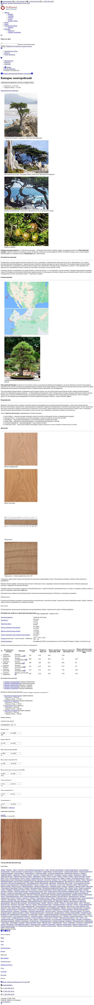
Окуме (76, 904)
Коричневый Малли (12, 896)
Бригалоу (40, 880)
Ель (64, 884)
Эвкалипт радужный (10, 710)
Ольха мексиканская (27, 906)
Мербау (43, 903)
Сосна (9, 917)
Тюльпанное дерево (69, 919)
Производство (8, 61)
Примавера (24, 911)
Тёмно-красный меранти (67, 917)
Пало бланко (23, 909)
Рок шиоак (23, 914)
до (11, 733)
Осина (35, 908)
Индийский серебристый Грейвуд (53, 888)
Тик (77, 917)
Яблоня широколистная (80, 926)
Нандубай (21, 904)
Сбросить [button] (12, 807)
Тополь (35, 919)
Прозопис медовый (63, 911)
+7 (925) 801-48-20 (48, 1)
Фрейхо (17, 921)
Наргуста (28, 904)
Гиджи (70, 883)
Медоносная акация (34, 903)
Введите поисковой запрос (26, 44)
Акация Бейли (83, 870)
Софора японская (17, 917)
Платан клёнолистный (81, 909)
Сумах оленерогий (37, 917)
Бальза (54, 876)
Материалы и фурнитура (6, 964)
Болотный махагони (78, 878)
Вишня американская (41, 881)
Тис (86, 917)
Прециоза (16, 911)
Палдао (69, 908)
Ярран (3, 927)
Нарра (34, 904)
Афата (84, 875)
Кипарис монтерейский (80, 893)
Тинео (82, 917)
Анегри (64, 875)
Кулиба (13, 898)
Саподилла (82, 914)
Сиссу (91, 916)
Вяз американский (33, 883)
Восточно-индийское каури (13, 695)
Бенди (23, 878)
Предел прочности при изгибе (10, 627)
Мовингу (63, 903)
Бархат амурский (79, 876)
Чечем (65, 922)
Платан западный (67, 909)
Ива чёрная (13, 888)
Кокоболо (23, 894)
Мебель (2, 937)
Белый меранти (15, 878)
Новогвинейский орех (45, 904)
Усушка (3, 638)
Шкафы (10, 14)
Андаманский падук (46, 875)
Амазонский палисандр (71, 873)
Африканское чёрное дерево (23, 876)
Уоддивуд (79, 919)
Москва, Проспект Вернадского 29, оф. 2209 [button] (16, 982)
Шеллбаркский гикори (22, 924)
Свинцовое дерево (36, 916)
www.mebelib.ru (5, 1002)
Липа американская (74, 898)
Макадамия (81, 899)
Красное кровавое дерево (48, 896)
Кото (21, 896)
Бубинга (54, 880)
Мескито (50, 903)
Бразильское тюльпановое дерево (25, 880)
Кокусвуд (30, 894)
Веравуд (89, 880)
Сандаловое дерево (66, 914)
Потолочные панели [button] (10, 26)
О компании (3, 971)
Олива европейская (85, 904)
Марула (66, 901)
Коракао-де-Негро (77, 894)
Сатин (89, 914)
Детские (10, 17)
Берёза (28, 878)
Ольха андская (5, 906)
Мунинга (87, 903)
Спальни (11, 16)
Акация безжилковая (71, 870)
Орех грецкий (80, 906)
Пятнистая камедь (18, 912)
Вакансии (7, 62)
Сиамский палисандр (76, 916)
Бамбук (59, 876)
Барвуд (71, 876)
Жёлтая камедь (83, 884)
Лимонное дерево (61, 898)
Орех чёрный (21, 908)
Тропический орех (45, 919)
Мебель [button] (6, 12)
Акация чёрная (18, 873)
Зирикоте (71, 886)
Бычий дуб (71, 880)
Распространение (6, 641)
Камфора (9, 889)
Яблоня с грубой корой (64, 926)
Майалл (74, 899)
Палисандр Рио (77, 908)
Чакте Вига (5, 922)
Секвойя (65, 916)
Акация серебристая (85, 871)
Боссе (87, 878)
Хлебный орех (34, 921)
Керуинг (82, 891)
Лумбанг (29, 899)
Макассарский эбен (7, 901)
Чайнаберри (89, 921)
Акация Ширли (29, 873)
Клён (17, 894)
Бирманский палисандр (51, 878)
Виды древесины (9, 54)
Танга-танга (48, 917)
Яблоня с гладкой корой (48, 926)
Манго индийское (49, 901)
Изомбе (27, 888)
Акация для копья (16, 871)
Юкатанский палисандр (26, 926)
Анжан (70, 875)
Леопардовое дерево (42, 898)
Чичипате (80, 922)
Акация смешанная (7, 873)
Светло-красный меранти (21, 916)
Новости (7, 53)
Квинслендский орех (21, 891)
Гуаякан (41, 884)
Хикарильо (24, 921)
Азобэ (47, 870)
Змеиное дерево (80, 886)
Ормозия (29, 908)
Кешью (89, 891)
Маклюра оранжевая (20, 901)
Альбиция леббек (41, 873)
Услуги (2, 968)
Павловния (41, 908)
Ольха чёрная (8, 705)
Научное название (6, 617)
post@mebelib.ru (7, 1)
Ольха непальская (41, 906)
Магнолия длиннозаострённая (42, 899)
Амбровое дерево (6, 875)
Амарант (83, 873)
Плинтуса (11, 30)
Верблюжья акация (7, 881)
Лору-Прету (21, 899)
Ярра (90, 926)
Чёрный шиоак (57, 922)
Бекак (2, 878)
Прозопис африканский (36, 911)
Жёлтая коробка (6, 886)
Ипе (66, 888)
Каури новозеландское (60, 889)
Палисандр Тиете (12, 909)
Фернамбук (87, 919)
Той (31, 919)
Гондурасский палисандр (82, 883)
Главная (8, 67)
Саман (41, 914)
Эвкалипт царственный (63, 924)
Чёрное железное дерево (33, 922)
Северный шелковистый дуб (53, 916)
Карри (28, 889)
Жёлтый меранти (27, 886)
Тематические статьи (11, 51)
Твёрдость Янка (6, 624)
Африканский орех (7, 876)
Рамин (27, 912)
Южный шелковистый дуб (9, 926)
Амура (23, 875)
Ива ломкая (5, 888)
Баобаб (65, 876)
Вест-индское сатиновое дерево (24, 881)
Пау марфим (41, 909)
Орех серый (11, 908)
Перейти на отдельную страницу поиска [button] (19, 46)
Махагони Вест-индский (19, 903)
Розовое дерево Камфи (72, 912)
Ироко (71, 888)
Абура (15, 870)
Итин (76, 888)
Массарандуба (74, 901)
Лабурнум (25, 898)
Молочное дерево (72, 903)
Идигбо (21, 888)
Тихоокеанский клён (7, 919)
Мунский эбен (5, 904)
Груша (36, 884)
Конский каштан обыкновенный (60, 894)
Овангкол (69, 904)
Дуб (47, 884)
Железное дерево (71, 884)
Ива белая (90, 886)
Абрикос (9, 870)
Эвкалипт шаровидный (79, 924)
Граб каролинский (13, 884)
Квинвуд (10, 891)
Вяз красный (44, 883)
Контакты (7, 64)
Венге (84, 880)
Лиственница (12, 899)
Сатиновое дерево (6, 916)
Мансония (59, 901)
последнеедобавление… (4, 815)
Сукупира (27, 917)
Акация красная (58, 871)
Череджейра (14, 922)
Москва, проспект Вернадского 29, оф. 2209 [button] (16, 3)
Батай (88, 876)
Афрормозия (37, 876)
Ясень (8, 927)
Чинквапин (71, 922)
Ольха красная (15, 906)
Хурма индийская (58, 921)
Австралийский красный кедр (34, 870)
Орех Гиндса (71, 906)
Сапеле (75, 914)
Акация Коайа (47, 871)
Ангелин (36, 875)
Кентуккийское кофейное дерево (68, 891)
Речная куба (49, 912)
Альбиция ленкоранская (55, 873)
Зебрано (64, 886)
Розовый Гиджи (86, 912)
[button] (1, 48)
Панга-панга (32, 909)
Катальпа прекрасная (44, 889)
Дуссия (59, 884)
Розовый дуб (5, 914)
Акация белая (5, 871)
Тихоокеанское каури (21, 919)
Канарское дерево (19, 889)
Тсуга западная (56, 919)
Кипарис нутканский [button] (24, 73)
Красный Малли (62, 896)
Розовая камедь (59, 912)
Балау (49, 876)
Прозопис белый (50, 911)
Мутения (14, 904)
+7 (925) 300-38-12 (20, 1)
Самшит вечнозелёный (51, 914)
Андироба (57, 875)
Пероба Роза (56, 909)
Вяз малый (52, 883)
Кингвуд (3, 893)
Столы (10, 19)
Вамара (78, 880)
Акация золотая (28, 871)
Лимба (52, 898)
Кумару (18, 898)
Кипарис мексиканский (11, 686)
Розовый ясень (14, 914)
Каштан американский (75, 889)
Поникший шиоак (6, 911)
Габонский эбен (62, 883)
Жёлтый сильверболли (42, 886)
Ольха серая (52, 906)
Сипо (85, 916)
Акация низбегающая (71, 871)
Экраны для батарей (14, 32)
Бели (7, 878)
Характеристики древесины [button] (9, 90)
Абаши (3, 870)
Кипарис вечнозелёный (11, 682)
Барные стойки (13, 21)
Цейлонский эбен (78, 921)
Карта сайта (3, 975)
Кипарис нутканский (11, 688)
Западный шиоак (55, 886)
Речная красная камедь (37, 912)
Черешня (21, 922)
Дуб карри (52, 884)
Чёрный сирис (46, 922)
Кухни (6, 22)
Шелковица (10, 924)
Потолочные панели (5, 948)
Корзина (10, 27)
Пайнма (63, 908)
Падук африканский (53, 908)
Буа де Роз (47, 880)
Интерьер (3, 951)
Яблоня (37, 926)
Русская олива (32, 914)
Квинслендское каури (36, 891)
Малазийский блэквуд (35, 901)
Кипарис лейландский (11, 685)
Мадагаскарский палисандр (61, 899)
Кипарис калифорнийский (12, 683)
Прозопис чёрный (76, 911)
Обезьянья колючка (59, 904)
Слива (4, 917)
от (1, 733)
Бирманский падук (37, 878)
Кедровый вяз (52, 891)
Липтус (4, 899)
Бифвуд (62, 878)
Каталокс (34, 889)
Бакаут (44, 876)
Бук (60, 880)
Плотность (4, 620)
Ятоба (13, 927)
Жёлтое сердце (16, 886)
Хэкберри (68, 921)
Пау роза (48, 909)
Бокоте (68, 878)
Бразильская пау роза (7, 880)
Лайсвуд (32, 898)
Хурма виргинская (46, 921)
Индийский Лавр (36, 888)
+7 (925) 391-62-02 (34, 1)
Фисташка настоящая (7, 921)
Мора (81, 903)
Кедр (45, 891)
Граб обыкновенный (26, 884)
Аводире (21, 870)
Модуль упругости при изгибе (10, 631)
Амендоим (16, 875)
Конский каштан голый (41, 894)
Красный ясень (73, 896)
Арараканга (77, 875)
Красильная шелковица (31, 896)
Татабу (56, 917)
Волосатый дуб (69, 881)
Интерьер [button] (7, 29)
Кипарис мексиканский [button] (10, 73)
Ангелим (29, 875)
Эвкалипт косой (35, 924)
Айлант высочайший (56, 870)
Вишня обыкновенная (57, 881)
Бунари (64, 880)
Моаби (56, 903)
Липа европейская (87, 898)
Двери (6, 24)
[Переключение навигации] (2, 5)
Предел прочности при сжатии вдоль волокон (15, 635)
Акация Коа (37, 871)
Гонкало (3, 884)
